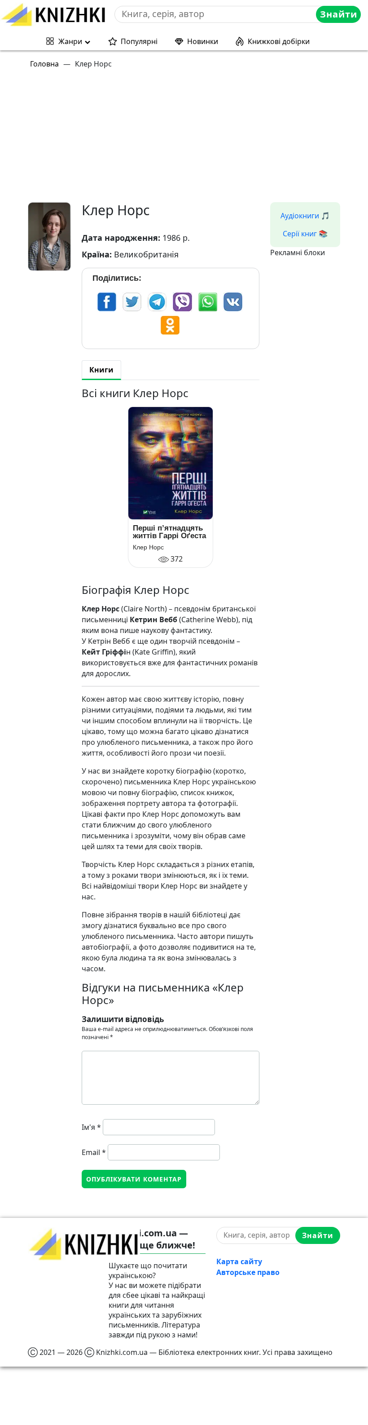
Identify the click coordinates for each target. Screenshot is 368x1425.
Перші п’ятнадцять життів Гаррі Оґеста (169, 532)
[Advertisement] (189, 139)
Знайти (338, 14)
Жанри (70, 41)
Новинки (202, 41)
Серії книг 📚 (305, 234)
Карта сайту (239, 1261)
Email (94, 1152)
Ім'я (91, 1127)
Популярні (139, 41)
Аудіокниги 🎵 (305, 216)
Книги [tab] (101, 370)
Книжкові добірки (279, 41)
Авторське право (248, 1272)
